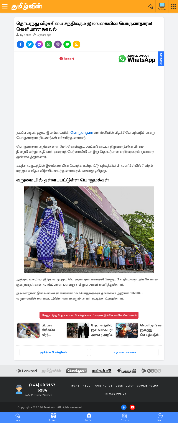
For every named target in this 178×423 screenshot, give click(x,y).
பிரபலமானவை (124, 352)
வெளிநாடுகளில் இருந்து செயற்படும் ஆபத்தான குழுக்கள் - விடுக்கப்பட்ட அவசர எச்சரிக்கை (153, 330)
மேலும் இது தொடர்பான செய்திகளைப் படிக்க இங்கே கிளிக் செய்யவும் (89, 315)
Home (75, 385)
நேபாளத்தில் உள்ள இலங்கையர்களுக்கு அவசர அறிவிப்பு (107, 330)
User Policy (125, 385)
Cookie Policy (148, 385)
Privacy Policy (115, 393)
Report (69, 59)
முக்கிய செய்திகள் (53, 352)
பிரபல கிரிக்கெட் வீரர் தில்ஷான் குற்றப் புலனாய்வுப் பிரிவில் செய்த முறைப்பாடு (51, 330)
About (87, 385)
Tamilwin (49, 407)
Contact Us (104, 385)
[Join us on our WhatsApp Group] (136, 58)
